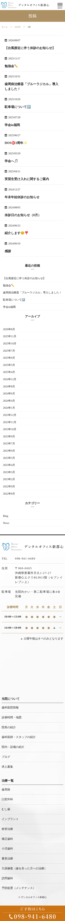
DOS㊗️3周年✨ (16, 143)
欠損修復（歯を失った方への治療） (24, 868)
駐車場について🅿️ (18, 107)
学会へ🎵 (11, 161)
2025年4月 (9, 372)
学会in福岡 (12, 125)
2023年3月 (9, 472)
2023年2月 (9, 479)
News (6, 523)
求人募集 (7, 766)
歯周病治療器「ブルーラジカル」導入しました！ (32, 292)
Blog (5, 516)
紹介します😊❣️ (16, 233)
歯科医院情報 (10, 707)
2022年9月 (9, 486)
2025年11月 (9, 336)
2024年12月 (9, 379)
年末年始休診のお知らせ (22, 197)
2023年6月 (9, 450)
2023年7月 (9, 443)
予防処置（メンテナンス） (19, 888)
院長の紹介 (9, 727)
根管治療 (7, 829)
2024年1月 (9, 407)
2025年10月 (9, 343)
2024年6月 (9, 393)
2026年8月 (9, 329)
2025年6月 (9, 357)
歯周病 (6, 789)
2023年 (18, 27)
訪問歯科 (7, 878)
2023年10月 (9, 429)
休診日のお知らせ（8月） (23, 215)
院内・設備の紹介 (13, 747)
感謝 (8, 251)
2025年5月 (9, 365)
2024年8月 (9, 386)
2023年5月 (9, 457)
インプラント (10, 819)
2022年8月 (9, 493)
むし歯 (6, 809)
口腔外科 (7, 799)
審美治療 (7, 858)
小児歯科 (7, 848)
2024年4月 (9, 400)
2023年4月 (9, 465)
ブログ (6, 756)
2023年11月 (9, 422)
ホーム (5, 27)
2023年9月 (9, 436)
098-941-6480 (25, 558)
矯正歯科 (7, 838)
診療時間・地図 (12, 717)
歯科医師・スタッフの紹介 (19, 737)
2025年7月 (9, 350)
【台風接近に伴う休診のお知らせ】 (30, 48)
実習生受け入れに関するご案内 (27, 179)
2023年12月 (9, 415)
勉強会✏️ (11, 66)
